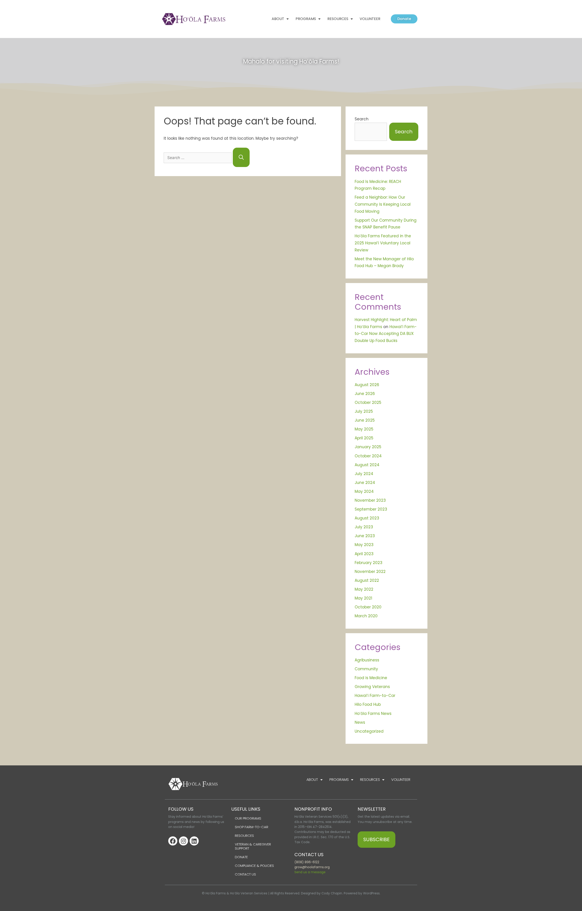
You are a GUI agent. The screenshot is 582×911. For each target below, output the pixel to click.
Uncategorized (369, 731)
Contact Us (245, 874)
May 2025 (364, 429)
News (360, 722)
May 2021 (363, 598)
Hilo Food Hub (368, 704)
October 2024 (368, 456)
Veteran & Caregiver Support (253, 846)
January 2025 (368, 447)
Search (362, 119)
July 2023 (364, 527)
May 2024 (364, 491)
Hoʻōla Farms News (373, 713)
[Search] (241, 157)
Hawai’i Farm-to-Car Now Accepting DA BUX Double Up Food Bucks (386, 333)
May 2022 (364, 589)
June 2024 (365, 482)
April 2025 (364, 438)
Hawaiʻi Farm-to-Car (375, 695)
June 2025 (365, 420)
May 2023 (364, 544)
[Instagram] (183, 840)
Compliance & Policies (254, 865)
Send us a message (310, 872)
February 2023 (368, 562)
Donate (241, 857)
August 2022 (367, 580)
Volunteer (370, 18)
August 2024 (367, 465)
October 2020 (368, 607)
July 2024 (364, 473)
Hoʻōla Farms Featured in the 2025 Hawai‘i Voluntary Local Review (383, 243)
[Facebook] (172, 840)
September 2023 (371, 509)
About (278, 18)
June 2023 (365, 536)
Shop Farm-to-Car (251, 827)
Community (366, 669)
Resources (337, 18)
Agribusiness (367, 660)
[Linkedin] (194, 840)
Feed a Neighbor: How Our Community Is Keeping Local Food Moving (383, 204)
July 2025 (364, 411)
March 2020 (366, 616)
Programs (306, 18)
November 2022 (370, 571)
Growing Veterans (372, 686)
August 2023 (367, 518)
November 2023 (370, 500)
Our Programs (248, 818)
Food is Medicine (371, 678)
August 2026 (367, 384)
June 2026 (365, 393)
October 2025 (368, 402)
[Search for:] (198, 157)
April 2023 (364, 554)
